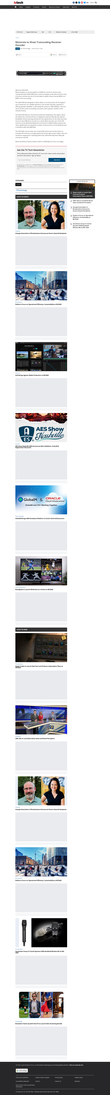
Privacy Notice (20, 166)
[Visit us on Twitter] (76, 3)
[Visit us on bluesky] (85, 3)
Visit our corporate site (76, 1065)
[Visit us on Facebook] (74, 3)
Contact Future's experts (42, 1077)
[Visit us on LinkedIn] (79, 3)
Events (44, 7)
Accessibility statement (22, 1081)
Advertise (77, 1081)
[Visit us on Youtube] (82, 3)
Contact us (58, 1081)
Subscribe (66, 7)
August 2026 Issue (31, 32)
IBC (43, 32)
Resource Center (54, 7)
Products (36, 7)
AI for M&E (74, 32)
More (74, 7)
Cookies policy (79, 1077)
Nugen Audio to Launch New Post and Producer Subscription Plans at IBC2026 (83, 194)
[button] (93, 2)
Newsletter (63, 54)
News (21, 7)
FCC (50, 32)
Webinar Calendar (61, 32)
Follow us (54, 54)
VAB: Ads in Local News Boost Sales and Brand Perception (83, 201)
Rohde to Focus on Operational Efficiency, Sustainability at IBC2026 (83, 217)
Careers (37, 1081)
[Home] (15, 7)
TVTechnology (26, 48)
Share (19, 54)
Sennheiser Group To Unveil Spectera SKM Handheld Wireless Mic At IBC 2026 (82, 225)
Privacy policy (59, 1077)
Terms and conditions (22, 1077)
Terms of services (37, 164)
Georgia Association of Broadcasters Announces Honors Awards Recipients (81, 209)
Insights (28, 7)
